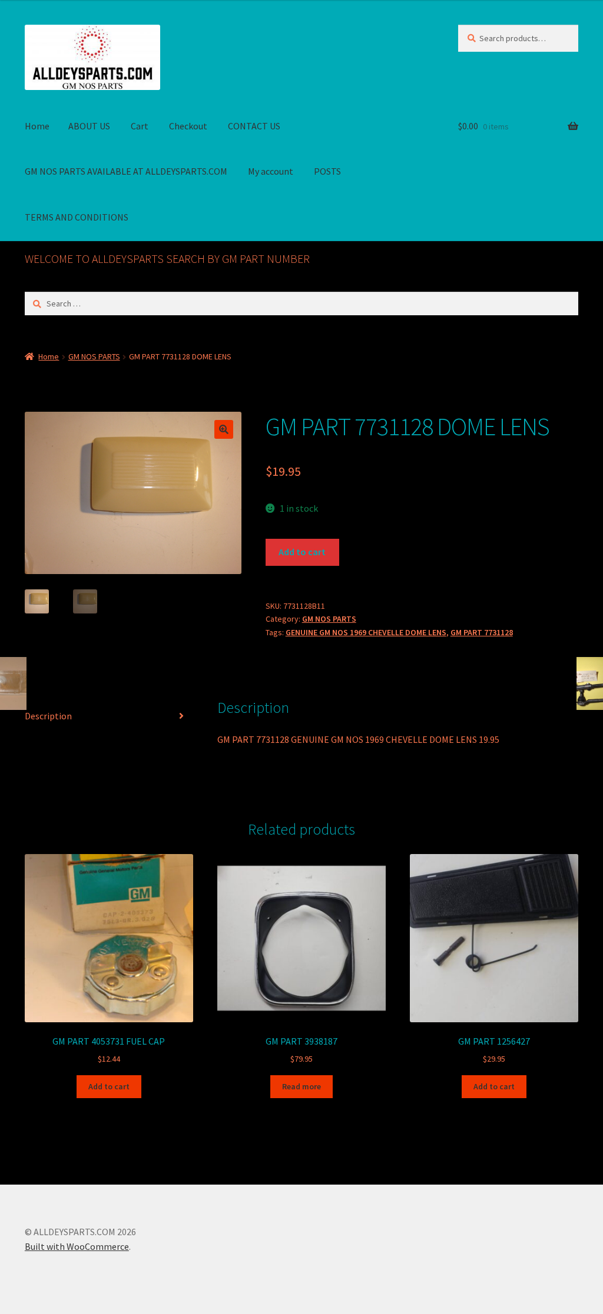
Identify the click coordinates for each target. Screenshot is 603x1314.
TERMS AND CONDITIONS (76, 217)
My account (270, 171)
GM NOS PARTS (94, 356)
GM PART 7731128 (481, 632)
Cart (139, 126)
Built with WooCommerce (77, 1246)
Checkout (188, 126)
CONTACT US (254, 126)
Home (37, 126)
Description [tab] (48, 716)
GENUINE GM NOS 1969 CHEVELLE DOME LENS (366, 632)
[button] (223, 429)
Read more (301, 1086)
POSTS (327, 171)
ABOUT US (89, 126)
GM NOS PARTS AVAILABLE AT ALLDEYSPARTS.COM (126, 171)
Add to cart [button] (109, 1086)
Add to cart (302, 552)
